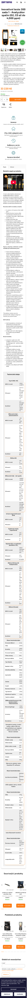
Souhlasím (20, 994)
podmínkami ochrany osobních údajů (12, 969)
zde (8, 985)
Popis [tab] (4, 167)
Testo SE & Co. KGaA (13, 21)
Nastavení (13, 989)
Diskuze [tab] (12, 167)
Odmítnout (7, 994)
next (25, 885)
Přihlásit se (6, 974)
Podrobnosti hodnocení (13, 26)
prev (2, 885)
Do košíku (18, 99)
